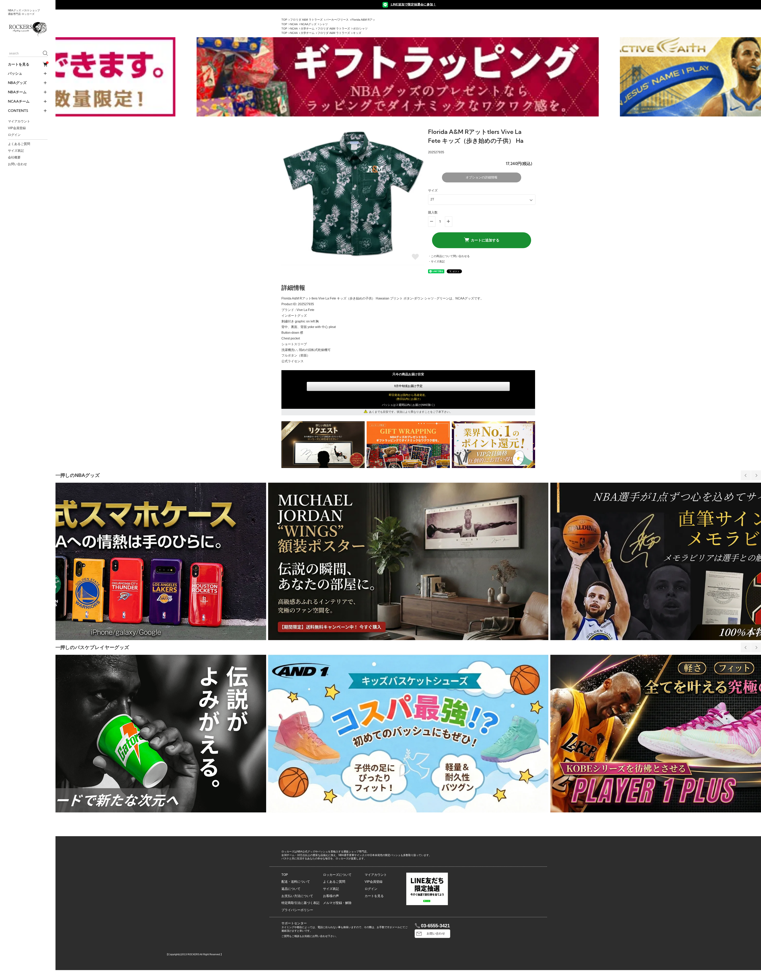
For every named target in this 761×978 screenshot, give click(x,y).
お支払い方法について (297, 896)
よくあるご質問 (19, 144)
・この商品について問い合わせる (449, 256)
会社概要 (14, 157)
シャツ (323, 24)
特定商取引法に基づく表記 (300, 903)
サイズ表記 (16, 150)
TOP (284, 19)
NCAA (294, 24)
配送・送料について (295, 881)
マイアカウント (19, 121)
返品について (290, 888)
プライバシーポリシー (297, 910)
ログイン (14, 134)
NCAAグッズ (308, 24)
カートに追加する (485, 240)
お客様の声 (331, 896)
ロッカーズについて (337, 874)
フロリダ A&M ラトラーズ (306, 19)
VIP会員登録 (17, 128)
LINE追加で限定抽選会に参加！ (413, 4)
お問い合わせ (17, 164)
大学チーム (308, 28)
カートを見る (28, 64)
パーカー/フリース (337, 19)
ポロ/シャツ (360, 28)
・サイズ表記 (436, 261)
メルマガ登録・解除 (337, 903)
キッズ (357, 32)
